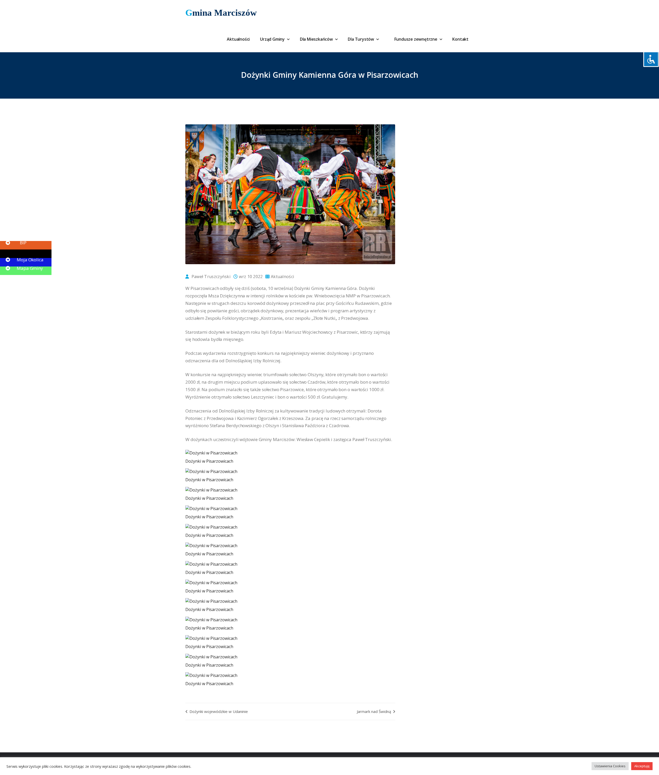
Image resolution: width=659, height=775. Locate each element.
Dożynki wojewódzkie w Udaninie (218, 711)
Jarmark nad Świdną (374, 711)
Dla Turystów (361, 39)
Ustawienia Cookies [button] (610, 766)
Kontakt (460, 39)
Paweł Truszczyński (211, 276)
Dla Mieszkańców (317, 39)
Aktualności (238, 39)
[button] (15, 234)
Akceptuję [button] (641, 766)
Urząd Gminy (273, 39)
